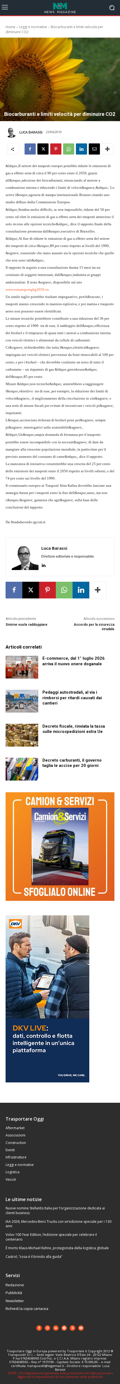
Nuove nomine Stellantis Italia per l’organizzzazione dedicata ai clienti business (55, 1210)
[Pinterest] (55, 149)
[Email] (94, 149)
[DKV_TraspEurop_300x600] (47, 1086)
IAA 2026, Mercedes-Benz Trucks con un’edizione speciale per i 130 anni (58, 1224)
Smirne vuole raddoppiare (26, 625)
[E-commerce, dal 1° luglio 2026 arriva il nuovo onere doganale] (22, 667)
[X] (43, 149)
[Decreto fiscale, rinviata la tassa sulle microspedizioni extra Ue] (22, 735)
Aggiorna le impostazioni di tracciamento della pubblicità (60, 1377)
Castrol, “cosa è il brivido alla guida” (34, 1256)
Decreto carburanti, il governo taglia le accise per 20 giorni (72, 763)
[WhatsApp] (68, 149)
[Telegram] (64, 1328)
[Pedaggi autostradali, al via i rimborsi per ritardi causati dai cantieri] (22, 701)
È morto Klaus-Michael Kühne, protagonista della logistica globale (57, 1248)
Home (10, 27)
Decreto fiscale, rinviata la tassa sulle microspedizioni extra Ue (73, 729)
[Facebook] (30, 149)
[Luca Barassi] (12, 132)
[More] (107, 149)
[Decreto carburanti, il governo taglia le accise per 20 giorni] (22, 769)
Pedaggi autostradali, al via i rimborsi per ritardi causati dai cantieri (72, 698)
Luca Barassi (30, 132)
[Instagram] (47, 1328)
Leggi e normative (33, 27)
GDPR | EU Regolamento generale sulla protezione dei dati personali (59, 1373)
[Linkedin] (81, 149)
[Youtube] (81, 1328)
